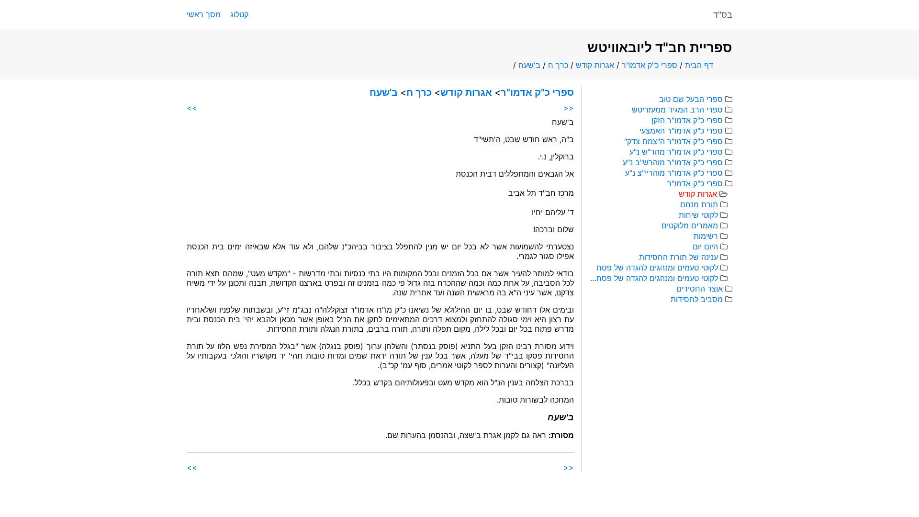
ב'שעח (529, 65)
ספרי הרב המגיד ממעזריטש (677, 109)
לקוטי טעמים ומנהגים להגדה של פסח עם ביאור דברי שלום (653, 278)
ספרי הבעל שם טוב (691, 99)
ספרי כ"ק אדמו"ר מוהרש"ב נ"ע (673, 162)
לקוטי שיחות (698, 215)
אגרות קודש (595, 65)
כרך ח (558, 65)
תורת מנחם (699, 204)
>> (192, 107)
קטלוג (239, 14)
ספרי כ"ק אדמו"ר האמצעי (681, 130)
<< (568, 107)
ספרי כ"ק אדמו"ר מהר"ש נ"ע (676, 152)
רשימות (706, 236)
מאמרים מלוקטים (689, 225)
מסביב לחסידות (697, 299)
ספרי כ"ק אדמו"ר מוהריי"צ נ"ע (674, 173)
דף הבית (699, 65)
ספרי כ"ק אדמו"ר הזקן (687, 120)
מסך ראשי (204, 14)
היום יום (705, 246)
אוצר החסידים (699, 288)
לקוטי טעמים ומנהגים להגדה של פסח (657, 267)
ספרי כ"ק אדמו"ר (649, 65)
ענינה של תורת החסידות (678, 257)
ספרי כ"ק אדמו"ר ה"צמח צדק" (673, 141)
